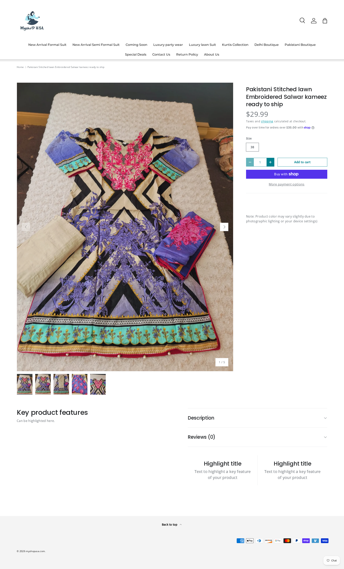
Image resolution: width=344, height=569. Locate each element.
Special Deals (135, 54)
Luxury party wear (168, 45)
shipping (267, 121)
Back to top (170, 524)
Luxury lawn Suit (202, 45)
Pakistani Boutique (300, 45)
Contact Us (161, 54)
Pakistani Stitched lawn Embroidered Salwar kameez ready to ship (65, 67)
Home (20, 67)
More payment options (286, 184)
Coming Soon (136, 45)
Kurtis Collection (235, 45)
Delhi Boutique (266, 45)
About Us (211, 54)
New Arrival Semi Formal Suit (96, 45)
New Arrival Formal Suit (47, 45)
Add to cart (302, 162)
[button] (325, 20)
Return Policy (187, 54)
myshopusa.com (35, 551)
